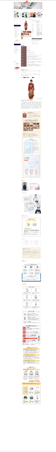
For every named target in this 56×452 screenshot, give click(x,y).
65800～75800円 (22, 75)
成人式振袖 (25, 19)
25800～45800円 (30, 19)
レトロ (21, 72)
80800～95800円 (26, 75)
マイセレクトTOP (22, 19)
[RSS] (14, 61)
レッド (32, 19)
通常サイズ (27, 19)
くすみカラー (24, 72)
